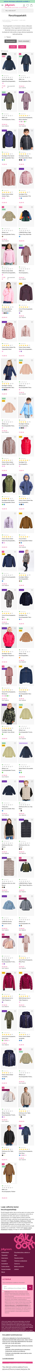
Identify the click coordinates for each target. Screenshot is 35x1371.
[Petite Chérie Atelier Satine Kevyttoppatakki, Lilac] (21, 351)
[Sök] (3, 10)
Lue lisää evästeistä (8, 1358)
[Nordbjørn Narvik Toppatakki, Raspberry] (2, 657)
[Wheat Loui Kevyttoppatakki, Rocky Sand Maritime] (2, 236)
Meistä (3, 1272)
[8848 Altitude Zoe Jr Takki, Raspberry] (19, 1002)
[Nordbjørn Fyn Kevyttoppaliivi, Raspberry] (19, 466)
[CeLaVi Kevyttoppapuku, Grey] (21, 121)
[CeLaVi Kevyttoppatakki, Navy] (2, 581)
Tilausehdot (4, 1255)
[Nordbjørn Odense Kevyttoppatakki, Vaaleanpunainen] (23, 160)
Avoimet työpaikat (6, 1269)
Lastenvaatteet (6, 20)
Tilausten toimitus (18, 1258)
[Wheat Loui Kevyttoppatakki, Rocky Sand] (19, 1078)
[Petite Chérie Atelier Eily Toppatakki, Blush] (2, 351)
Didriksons (23, 1221)
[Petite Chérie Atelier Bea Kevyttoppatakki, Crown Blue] (23, 504)
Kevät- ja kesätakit (24, 41)
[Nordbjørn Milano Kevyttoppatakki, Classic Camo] (21, 581)
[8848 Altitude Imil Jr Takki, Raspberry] (2, 1002)
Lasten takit (22, 20)
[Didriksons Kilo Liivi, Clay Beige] (19, 810)
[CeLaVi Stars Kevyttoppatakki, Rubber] (19, 542)
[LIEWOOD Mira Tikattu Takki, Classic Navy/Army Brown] (19, 887)
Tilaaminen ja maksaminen (20, 1261)
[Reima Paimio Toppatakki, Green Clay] (21, 772)
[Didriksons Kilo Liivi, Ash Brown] (21, 849)
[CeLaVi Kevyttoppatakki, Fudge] (19, 313)
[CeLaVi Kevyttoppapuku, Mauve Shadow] (19, 121)
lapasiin (26, 1228)
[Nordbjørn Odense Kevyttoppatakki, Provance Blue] (19, 428)
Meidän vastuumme (19, 1266)
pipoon (30, 1228)
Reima (12, 1221)
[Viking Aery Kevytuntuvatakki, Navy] (2, 810)
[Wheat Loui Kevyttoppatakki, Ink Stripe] (19, 925)
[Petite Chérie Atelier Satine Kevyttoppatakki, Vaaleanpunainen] (19, 351)
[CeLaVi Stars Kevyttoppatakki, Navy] (21, 542)
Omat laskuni (4, 1258)
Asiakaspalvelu (5, 1252)
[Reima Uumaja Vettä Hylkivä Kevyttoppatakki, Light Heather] (3, 83)
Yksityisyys (17, 1263)
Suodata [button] (13, 47)
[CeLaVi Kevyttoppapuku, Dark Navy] (19, 1155)
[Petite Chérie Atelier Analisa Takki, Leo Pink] (4, 198)
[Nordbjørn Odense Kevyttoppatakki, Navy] (24, 160)
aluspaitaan (4, 1229)
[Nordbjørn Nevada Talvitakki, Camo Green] (2, 734)
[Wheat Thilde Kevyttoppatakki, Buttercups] (19, 657)
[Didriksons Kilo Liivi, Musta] (21, 810)
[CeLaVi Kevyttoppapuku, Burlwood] (23, 121)
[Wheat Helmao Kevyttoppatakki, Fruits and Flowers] (2, 964)
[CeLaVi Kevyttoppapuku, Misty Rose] (19, 964)
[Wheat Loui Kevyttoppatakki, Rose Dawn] (19, 389)
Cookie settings (5, 1266)
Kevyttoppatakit (7, 21)
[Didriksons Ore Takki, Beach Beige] (19, 1117)
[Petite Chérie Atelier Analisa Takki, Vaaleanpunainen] (2, 198)
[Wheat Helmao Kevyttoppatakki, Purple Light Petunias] (4, 964)
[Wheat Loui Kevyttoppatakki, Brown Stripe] (21, 925)
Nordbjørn (17, 1221)
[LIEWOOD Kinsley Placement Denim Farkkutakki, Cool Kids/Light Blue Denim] (2, 925)
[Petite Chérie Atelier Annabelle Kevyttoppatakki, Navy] (21, 1040)
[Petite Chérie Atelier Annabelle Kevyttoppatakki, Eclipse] (19, 1040)
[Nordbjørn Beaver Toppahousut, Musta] (21, 504)
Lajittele (22, 47)
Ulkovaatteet (14, 20)
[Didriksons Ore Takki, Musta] (21, 1117)
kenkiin (11, 1229)
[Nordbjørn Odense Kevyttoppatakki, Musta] (19, 160)
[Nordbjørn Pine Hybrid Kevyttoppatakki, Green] (4, 160)
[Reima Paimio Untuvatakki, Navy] (19, 772)
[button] (2, 5)
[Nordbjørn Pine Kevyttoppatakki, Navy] (21, 198)
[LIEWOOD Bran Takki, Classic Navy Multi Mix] (19, 236)
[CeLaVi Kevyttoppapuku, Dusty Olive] (24, 121)
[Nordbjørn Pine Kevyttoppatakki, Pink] (19, 198)
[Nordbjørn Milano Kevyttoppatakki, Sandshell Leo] (19, 581)
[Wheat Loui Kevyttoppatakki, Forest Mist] (19, 734)
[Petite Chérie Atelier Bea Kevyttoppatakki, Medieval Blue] (19, 504)
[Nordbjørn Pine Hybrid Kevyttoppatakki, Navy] (2, 160)
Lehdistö (16, 1269)
